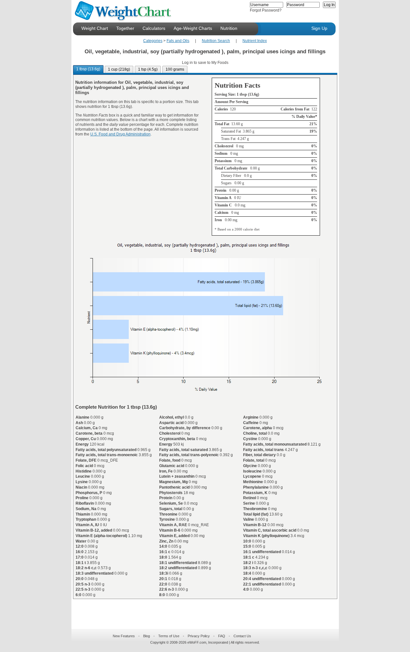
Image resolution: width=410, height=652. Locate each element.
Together (125, 28)
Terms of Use (168, 636)
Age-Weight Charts (193, 28)
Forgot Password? (266, 10)
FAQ (221, 636)
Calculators (154, 28)
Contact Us (242, 636)
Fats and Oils (178, 41)
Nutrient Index (254, 41)
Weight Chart (94, 28)
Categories (152, 41)
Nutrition (228, 28)
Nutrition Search (216, 41)
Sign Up (319, 28)
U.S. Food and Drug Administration (120, 134)
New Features (124, 636)
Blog (146, 636)
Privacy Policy (199, 636)
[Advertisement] (200, 610)
